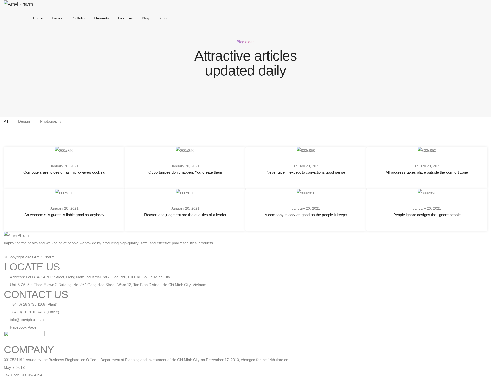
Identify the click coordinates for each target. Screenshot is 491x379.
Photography (50, 121)
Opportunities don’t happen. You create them (185, 172)
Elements (101, 18)
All (6, 121)
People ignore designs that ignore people (426, 214)
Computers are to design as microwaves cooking (64, 172)
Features (125, 18)
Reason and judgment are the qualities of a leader (185, 214)
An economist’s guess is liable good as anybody (64, 214)
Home (38, 18)
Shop (162, 18)
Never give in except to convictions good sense (305, 172)
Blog (145, 18)
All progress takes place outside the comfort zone (427, 172)
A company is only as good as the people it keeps (306, 214)
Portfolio (78, 18)
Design (24, 121)
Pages (57, 18)
